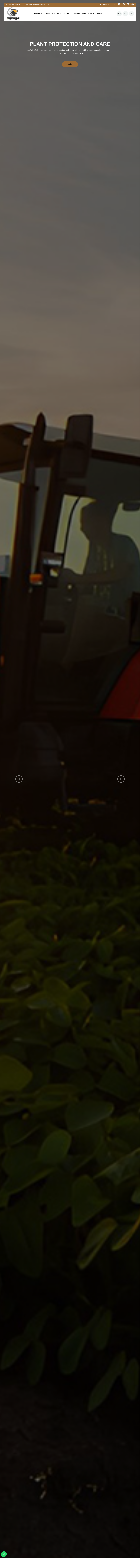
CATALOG (91, 13)
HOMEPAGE (38, 13)
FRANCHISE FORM (80, 13)
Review (70, 64)
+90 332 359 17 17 (15, 4)
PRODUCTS (61, 13)
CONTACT (100, 13)
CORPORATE (49, 13)
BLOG (69, 13)
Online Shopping (108, 5)
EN (118, 14)
